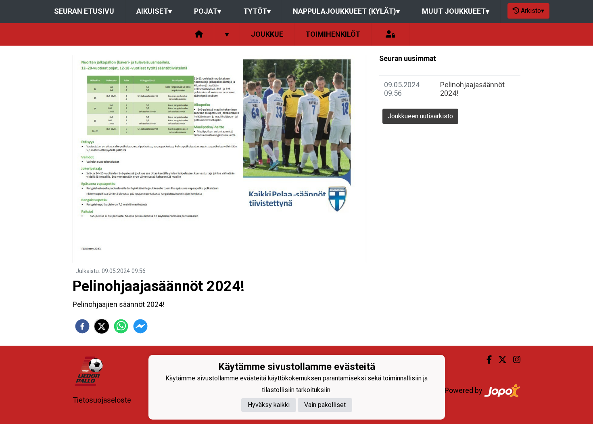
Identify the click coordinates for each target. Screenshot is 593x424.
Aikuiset (154, 11)
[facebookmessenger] (140, 326)
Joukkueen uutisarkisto (420, 116)
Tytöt (257, 11)
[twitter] (101, 326)
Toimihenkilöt (332, 34)
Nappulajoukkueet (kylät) (346, 11)
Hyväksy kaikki (269, 405)
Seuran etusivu (84, 11)
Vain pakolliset (325, 405)
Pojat (207, 11)
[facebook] (82, 326)
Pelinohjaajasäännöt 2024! (472, 88)
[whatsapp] (121, 326)
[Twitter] (499, 359)
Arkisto (532, 11)
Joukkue (267, 34)
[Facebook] (486, 359)
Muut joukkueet (455, 11)
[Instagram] (513, 359)
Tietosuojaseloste (102, 400)
